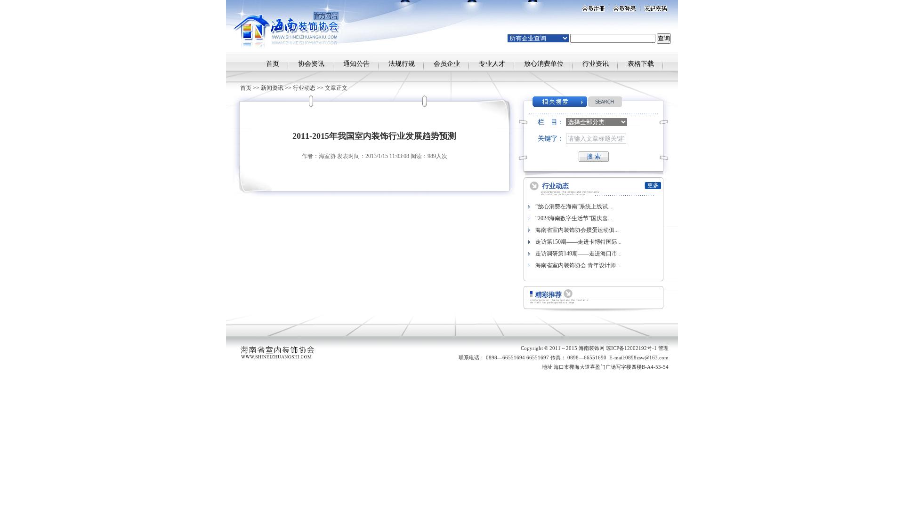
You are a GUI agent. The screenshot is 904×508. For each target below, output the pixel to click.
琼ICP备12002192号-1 (631, 348)
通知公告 (356, 63)
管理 (663, 348)
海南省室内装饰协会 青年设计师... (577, 265)
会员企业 (447, 63)
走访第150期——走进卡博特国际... (578, 241)
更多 (653, 185)
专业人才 (492, 63)
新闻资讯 (272, 88)
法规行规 (401, 63)
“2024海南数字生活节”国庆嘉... (573, 218)
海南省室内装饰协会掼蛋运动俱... (577, 230)
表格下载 (641, 63)
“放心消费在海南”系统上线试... (573, 206)
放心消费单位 (544, 63)
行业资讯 (595, 63)
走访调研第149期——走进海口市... (578, 253)
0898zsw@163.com (647, 357)
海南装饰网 (592, 348)
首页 (272, 63)
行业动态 (304, 88)
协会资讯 (311, 63)
